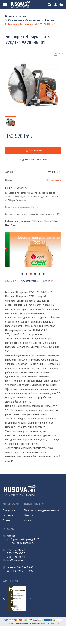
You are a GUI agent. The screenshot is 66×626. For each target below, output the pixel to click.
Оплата (6, 520)
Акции (27, 520)
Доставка (8, 515)
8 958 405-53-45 (16, 557)
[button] (22, 274)
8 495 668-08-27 (16, 550)
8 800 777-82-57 (16, 553)
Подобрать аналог (33, 150)
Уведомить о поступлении (33, 159)
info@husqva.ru (15, 560)
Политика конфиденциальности (41, 510)
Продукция (9, 510)
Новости (28, 515)
